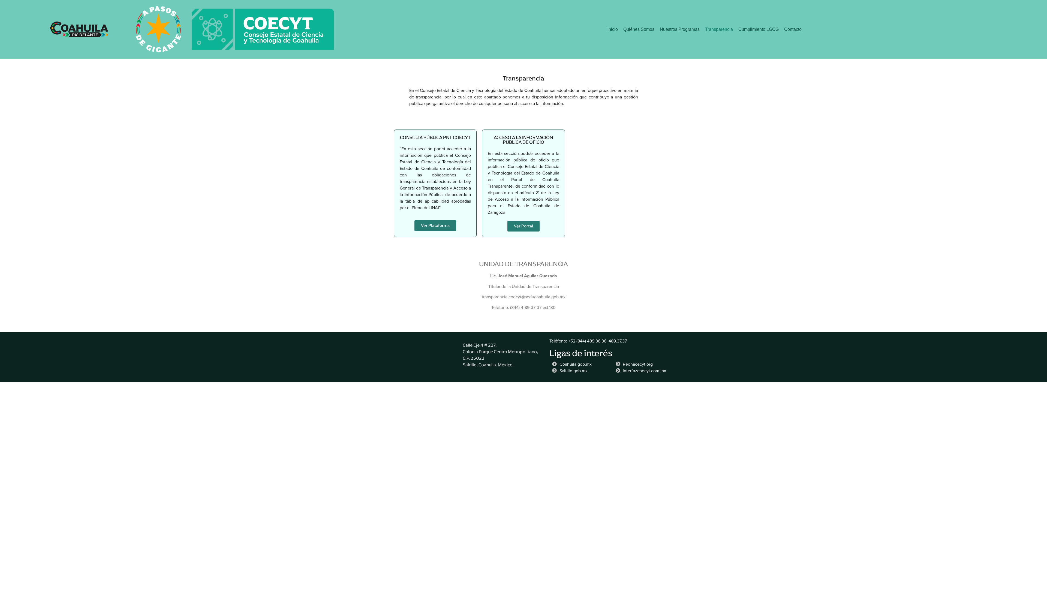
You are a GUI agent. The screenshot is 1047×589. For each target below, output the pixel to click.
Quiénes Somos (638, 29)
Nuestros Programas (680, 29)
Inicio (612, 29)
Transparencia (719, 29)
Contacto (793, 29)
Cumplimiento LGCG (758, 29)
